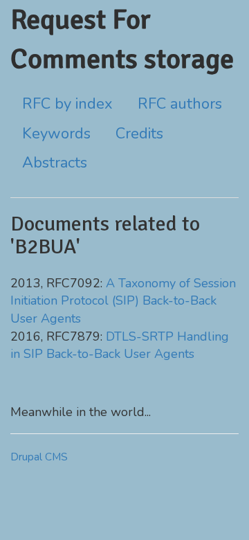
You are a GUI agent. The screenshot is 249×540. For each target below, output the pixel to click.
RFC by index (67, 103)
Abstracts (54, 162)
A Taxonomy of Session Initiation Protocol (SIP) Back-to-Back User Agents (123, 301)
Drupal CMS (39, 457)
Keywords (56, 133)
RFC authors (180, 103)
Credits (139, 133)
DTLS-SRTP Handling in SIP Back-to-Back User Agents (119, 345)
